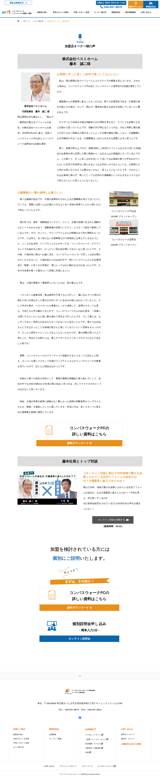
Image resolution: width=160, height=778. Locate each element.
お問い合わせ (146, 12)
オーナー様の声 (100, 12)
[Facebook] (80, 717)
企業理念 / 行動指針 (93, 748)
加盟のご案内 (19, 729)
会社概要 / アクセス (93, 744)
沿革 (87, 752)
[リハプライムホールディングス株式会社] (80, 691)
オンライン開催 (55, 739)
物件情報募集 (130, 12)
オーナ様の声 (18, 747)
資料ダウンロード (128, 734)
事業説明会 (116, 12)
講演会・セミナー (128, 739)
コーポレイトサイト (93, 735)
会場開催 (52, 734)
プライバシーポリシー (68, 766)
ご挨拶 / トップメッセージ (95, 739)
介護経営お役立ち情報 (131, 744)
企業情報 (89, 729)
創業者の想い (42, 12)
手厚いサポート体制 (81, 12)
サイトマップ (87, 766)
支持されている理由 (60, 12)
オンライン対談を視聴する (112, 520)
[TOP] (80, 676)
